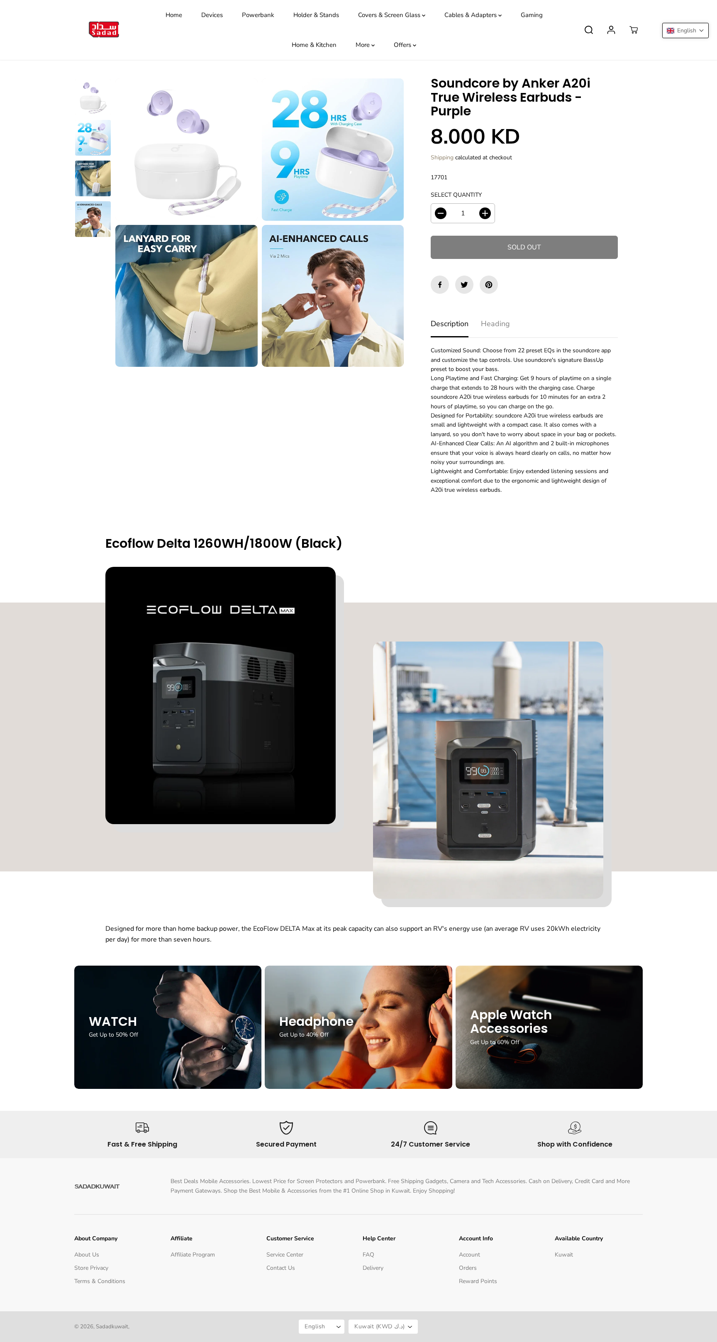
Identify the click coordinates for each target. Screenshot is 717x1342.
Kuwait (564, 1255)
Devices (212, 15)
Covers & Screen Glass (390, 15)
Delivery (373, 1268)
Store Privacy (91, 1268)
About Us (86, 1255)
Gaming (532, 15)
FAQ (368, 1255)
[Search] (589, 30)
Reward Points (478, 1281)
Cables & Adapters (471, 15)
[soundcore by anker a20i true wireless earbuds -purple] (186, 149)
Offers (403, 45)
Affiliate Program (193, 1255)
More (363, 45)
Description (449, 324)
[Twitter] (464, 285)
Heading (495, 324)
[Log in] (611, 30)
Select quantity (456, 195)
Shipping (442, 157)
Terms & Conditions (99, 1281)
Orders (468, 1268)
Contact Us (280, 1268)
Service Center (284, 1255)
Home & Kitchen (314, 45)
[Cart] (633, 30)
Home (174, 15)
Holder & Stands (316, 15)
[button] (685, 30)
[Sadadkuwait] (103, 30)
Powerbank (258, 15)
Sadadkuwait (112, 1326)
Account (469, 1255)
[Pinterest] (489, 285)
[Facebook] (440, 285)
